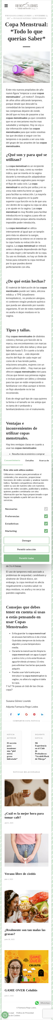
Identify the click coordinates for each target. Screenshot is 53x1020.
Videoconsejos (39, 18)
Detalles (29, 460)
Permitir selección (26, 549)
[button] (6, 6)
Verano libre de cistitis (20, 874)
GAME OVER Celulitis (21, 990)
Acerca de (44, 460)
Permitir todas (26, 558)
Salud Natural (23, 18)
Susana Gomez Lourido (20, 16)
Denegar (26, 540)
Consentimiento (12, 460)
